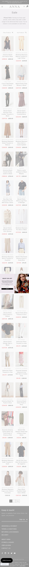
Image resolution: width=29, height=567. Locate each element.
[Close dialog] (28, 274)
